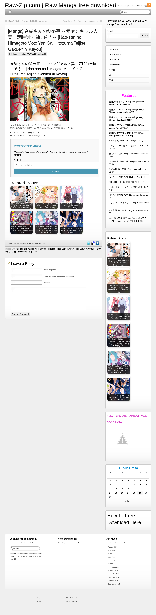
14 (134, 484)
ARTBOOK (114, 49)
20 (128, 489)
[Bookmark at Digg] (97, 244)
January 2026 (113, 570)
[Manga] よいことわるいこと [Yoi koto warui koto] (81, 21)
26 (122, 493)
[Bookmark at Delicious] (93, 244)
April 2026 (111, 560)
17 (110, 489)
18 (116, 489)
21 (134, 489)
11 (116, 484)
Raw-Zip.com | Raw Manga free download (60, 5)
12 (122, 484)
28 (134, 493)
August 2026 (112, 547)
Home (10, 12)
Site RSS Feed (71, 601)
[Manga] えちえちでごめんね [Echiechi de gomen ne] (27, 21)
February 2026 (113, 567)
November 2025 (114, 577)
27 (128, 493)
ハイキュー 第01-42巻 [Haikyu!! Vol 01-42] (127, 177)
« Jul (127, 501)
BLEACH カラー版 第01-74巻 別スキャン (127, 182)
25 (116, 493)
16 (146, 484)
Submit (55, 171)
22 (140, 489)
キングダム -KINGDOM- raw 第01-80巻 (126, 141)
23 (146, 489)
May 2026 (111, 557)
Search (110, 31)
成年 (111, 75)
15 (140, 484)
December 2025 (114, 574)
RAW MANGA (32, 54)
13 (128, 484)
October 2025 (113, 581)
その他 (112, 70)
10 (110, 484)
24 (110, 493)
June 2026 (112, 554)
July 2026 (111, 550)
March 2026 (112, 564)
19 (122, 489)
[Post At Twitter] (88, 244)
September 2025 (114, 584)
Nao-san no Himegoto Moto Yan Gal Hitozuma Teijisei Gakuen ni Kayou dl (47, 249)
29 (140, 493)
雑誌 (111, 80)
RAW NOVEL (115, 60)
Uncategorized (115, 65)
